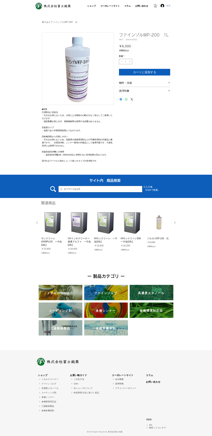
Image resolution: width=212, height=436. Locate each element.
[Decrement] (121, 61)
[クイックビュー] (53, 223)
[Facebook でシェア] (121, 99)
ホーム (45, 22)
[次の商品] (175, 222)
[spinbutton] (125, 61)
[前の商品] (37, 222)
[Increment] (130, 61)
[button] (156, 6)
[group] (106, 232)
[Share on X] (132, 99)
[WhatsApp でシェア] (126, 99)
